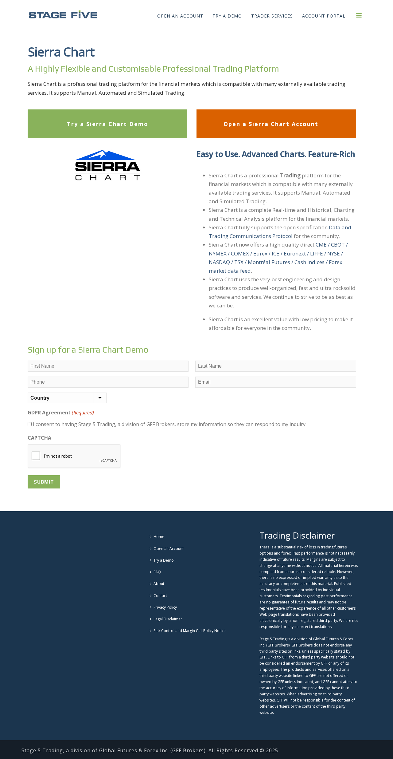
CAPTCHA (39, 437)
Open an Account (180, 16)
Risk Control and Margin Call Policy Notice (190, 630)
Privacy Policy (165, 607)
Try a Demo (227, 16)
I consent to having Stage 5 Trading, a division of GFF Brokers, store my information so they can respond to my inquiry (169, 424)
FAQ (157, 572)
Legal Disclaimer (168, 619)
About (159, 583)
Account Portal (323, 16)
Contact (160, 595)
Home (159, 536)
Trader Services (272, 16)
